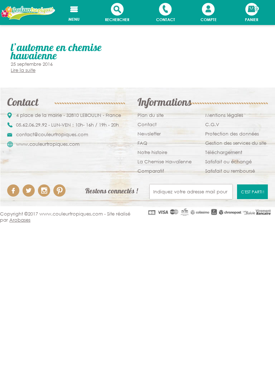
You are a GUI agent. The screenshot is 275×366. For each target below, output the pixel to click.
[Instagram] (44, 190)
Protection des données (232, 134)
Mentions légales (224, 115)
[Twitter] (29, 190)
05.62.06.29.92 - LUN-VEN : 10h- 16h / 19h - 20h (67, 125)
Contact (147, 125)
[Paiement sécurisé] (209, 212)
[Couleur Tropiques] (27, 13)
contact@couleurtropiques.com (52, 135)
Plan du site (151, 115)
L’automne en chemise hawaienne (56, 53)
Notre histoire (152, 152)
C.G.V (212, 125)
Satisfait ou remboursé (230, 171)
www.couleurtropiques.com (47, 144)
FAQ (142, 143)
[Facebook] (13, 190)
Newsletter (149, 134)
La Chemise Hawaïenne (165, 162)
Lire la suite (23, 70)
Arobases (19, 220)
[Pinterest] (59, 190)
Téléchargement (223, 152)
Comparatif (151, 171)
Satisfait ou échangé (228, 162)
